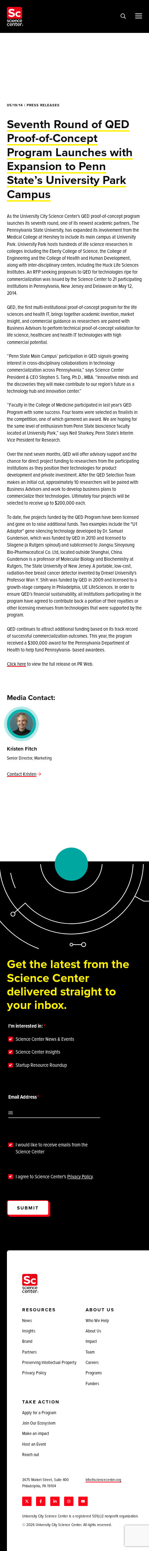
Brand (27, 1341)
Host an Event (34, 1444)
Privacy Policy (80, 1176)
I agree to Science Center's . (55, 1176)
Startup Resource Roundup (41, 1065)
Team (90, 1352)
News (27, 1320)
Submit (28, 1207)
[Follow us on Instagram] (68, 1501)
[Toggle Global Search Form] (123, 16)
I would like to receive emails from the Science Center (52, 1148)
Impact (91, 1341)
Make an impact (35, 1433)
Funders (92, 1383)
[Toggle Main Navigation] (138, 16)
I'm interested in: (25, 1025)
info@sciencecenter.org (103, 1479)
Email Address (22, 1096)
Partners (29, 1352)
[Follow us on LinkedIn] (55, 1501)
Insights (28, 1331)
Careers (92, 1362)
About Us (93, 1331)
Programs (94, 1373)
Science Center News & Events (45, 1039)
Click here (16, 663)
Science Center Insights (38, 1051)
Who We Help (97, 1320)
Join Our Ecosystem (38, 1423)
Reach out (30, 1454)
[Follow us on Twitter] (27, 1501)
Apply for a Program (39, 1412)
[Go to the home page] (15, 16)
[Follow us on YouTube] (83, 1501)
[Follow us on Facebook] (40, 1501)
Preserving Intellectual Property (49, 1362)
